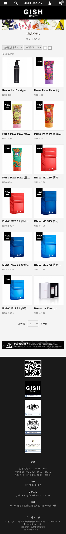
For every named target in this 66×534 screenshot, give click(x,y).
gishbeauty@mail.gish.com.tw (33, 495)
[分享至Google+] (33, 517)
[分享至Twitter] (39, 517)
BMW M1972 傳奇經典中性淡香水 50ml (29, 308)
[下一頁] (44, 323)
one (45, 48)
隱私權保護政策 (31, 529)
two (50, 48)
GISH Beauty (33, 13)
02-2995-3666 (34, 472)
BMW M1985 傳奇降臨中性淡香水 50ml (29, 264)
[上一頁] (22, 323)
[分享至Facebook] (27, 517)
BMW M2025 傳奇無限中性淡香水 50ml (29, 221)
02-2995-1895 (39, 468)
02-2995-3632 (33, 485)
